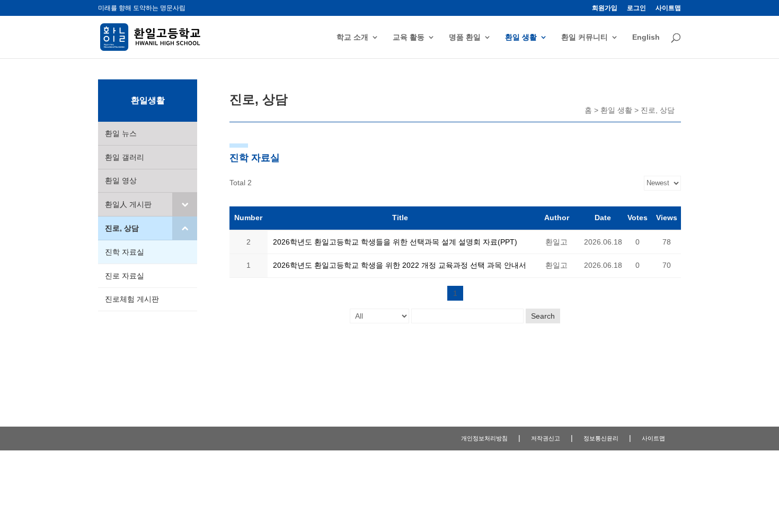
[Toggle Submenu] (184, 204)
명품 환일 (465, 37)
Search (543, 316)
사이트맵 (668, 8)
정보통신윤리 (600, 438)
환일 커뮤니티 (584, 37)
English (646, 37)
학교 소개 (352, 37)
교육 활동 (408, 37)
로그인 (636, 8)
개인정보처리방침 (484, 438)
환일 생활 (521, 37)
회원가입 (604, 8)
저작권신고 (545, 438)
